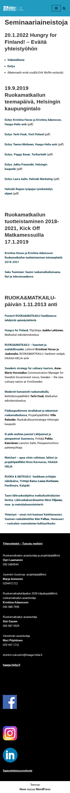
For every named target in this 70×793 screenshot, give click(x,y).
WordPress (43, 789)
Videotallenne (15, 60)
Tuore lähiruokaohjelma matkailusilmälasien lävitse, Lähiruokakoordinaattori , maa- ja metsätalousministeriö (34, 500)
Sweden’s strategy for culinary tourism (29, 368)
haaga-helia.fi (11, 664)
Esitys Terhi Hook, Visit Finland (24, 134)
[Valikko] (56, 8)
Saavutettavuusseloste (17, 770)
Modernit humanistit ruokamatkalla (27, 391)
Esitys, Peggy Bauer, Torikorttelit (25, 154)
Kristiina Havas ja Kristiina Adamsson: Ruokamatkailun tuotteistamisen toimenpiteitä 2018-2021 (33, 257)
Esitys (11, 66)
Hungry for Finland (16, 330)
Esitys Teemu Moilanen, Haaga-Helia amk (31, 144)
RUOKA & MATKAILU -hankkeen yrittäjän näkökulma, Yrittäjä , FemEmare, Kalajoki (32, 481)
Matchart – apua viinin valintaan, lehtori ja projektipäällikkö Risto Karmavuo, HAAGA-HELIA (31, 462)
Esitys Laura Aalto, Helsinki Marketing (29, 179)
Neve (23, 789)
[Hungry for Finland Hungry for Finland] (14, 8)
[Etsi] (64, 8)
